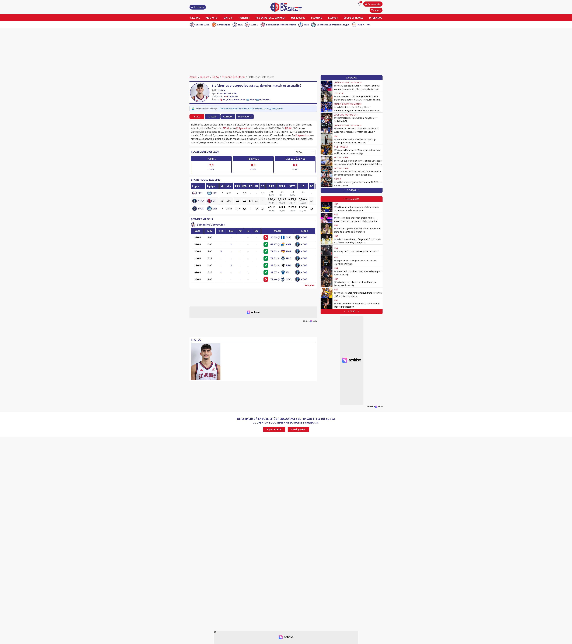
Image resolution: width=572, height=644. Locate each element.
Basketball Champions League (333, 24)
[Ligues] (368, 24)
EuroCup (338, 93)
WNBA (361, 24)
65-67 (273, 244)
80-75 (273, 237)
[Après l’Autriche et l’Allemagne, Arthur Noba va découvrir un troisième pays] (326, 150)
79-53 (273, 251)
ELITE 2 (254, 24)
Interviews (375, 17)
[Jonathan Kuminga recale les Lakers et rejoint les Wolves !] (326, 260)
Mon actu (211, 17)
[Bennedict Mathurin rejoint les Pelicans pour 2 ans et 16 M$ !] (326, 271)
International (244, 116)
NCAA (215, 77)
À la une (195, 17)
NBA (240, 24)
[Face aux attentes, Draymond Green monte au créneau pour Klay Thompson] (326, 239)
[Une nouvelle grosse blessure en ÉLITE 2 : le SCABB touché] (326, 182)
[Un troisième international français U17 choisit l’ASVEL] (326, 118)
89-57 (273, 272)
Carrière (228, 116)
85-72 (273, 265)
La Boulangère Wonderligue (281, 24)
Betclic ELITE (202, 24)
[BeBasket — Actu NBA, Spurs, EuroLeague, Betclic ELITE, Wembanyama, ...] (286, 6)
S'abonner (376, 10)
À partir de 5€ (274, 429)
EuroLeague (223, 24)
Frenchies (244, 17)
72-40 (273, 279)
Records (333, 17)
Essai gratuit (298, 429)
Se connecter (374, 4)
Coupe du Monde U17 (346, 114)
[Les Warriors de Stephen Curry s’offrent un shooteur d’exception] (326, 303)
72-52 (273, 258)
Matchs (228, 17)
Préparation (243, 128)
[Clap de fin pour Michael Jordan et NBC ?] (326, 250)
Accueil (193, 77)
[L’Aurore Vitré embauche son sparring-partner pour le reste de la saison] (326, 139)
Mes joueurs (298, 17)
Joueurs (204, 77)
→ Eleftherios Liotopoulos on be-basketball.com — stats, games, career (250, 108)
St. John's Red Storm (233, 77)
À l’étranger (341, 146)
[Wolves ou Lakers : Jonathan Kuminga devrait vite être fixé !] (326, 282)
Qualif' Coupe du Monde (348, 82)
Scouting (316, 17)
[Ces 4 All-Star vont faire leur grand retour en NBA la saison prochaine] (326, 293)
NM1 (306, 24)
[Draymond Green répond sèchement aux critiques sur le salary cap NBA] (326, 207)
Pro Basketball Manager (270, 17)
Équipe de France (353, 17)
